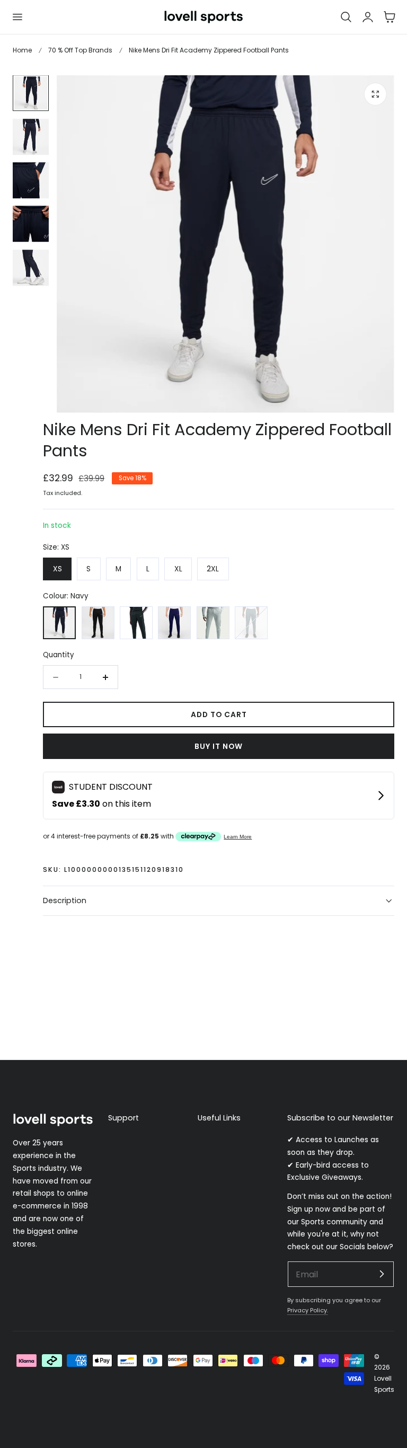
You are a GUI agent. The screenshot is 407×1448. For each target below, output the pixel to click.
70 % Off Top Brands (80, 50)
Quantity (58, 655)
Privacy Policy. (307, 1310)
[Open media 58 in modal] (375, 94)
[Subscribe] (381, 1273)
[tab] (31, 93)
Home (22, 50)
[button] (16, 17)
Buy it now (218, 746)
